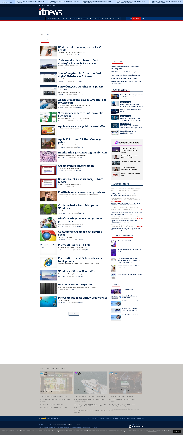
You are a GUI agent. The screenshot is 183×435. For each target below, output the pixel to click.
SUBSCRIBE (136, 18)
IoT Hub (77, 424)
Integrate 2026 (127, 289)
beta (47, 35)
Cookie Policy (152, 431)
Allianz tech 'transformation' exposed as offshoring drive (125, 68)
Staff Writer (61, 68)
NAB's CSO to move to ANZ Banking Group (125, 72)
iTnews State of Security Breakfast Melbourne (130, 310)
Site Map (139, 418)
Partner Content (121, 90)
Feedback (117, 418)
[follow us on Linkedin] (39, 5)
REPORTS (86, 18)
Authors (112, 418)
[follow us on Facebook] (45, 5)
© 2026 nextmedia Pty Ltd (53, 418)
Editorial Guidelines (104, 418)
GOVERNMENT (51, 18)
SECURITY (61, 18)
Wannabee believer (116, 201)
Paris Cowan (61, 157)
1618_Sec (139, 218)
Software (80, 68)
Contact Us (90, 418)
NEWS (41, 18)
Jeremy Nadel (61, 55)
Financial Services (81, 120)
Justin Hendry (61, 81)
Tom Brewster (61, 213)
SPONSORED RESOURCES (123, 235)
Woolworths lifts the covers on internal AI (125, 75)
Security (80, 55)
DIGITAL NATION (74, 18)
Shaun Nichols (61, 302)
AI (66, 18)
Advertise (122, 418)
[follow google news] (48, 5)
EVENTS (115, 18)
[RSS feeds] (54, 5)
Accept (177, 431)
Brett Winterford (62, 197)
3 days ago (133, 195)
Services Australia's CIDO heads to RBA (124, 78)
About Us (95, 418)
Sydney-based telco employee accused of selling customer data (127, 83)
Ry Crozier (60, 107)
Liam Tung (60, 170)
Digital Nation (69, 424)
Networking (79, 107)
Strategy (79, 157)
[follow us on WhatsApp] (51, 5)
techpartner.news (58, 424)
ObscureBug (140, 226)
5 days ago (126, 222)
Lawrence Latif (61, 276)
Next (74, 313)
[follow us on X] (42, 5)
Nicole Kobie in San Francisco (65, 249)
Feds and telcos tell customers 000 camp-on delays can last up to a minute (125, 229)
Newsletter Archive (131, 418)
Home (41, 35)
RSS (143, 418)
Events (116, 284)
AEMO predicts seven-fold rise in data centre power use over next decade (125, 195)
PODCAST (108, 18)
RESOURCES (97, 18)
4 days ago (128, 214)
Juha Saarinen (61, 131)
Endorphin (113, 192)
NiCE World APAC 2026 (130, 301)
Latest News (7, 2)
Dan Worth (61, 266)
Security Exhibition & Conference (129, 297)
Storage (79, 226)
